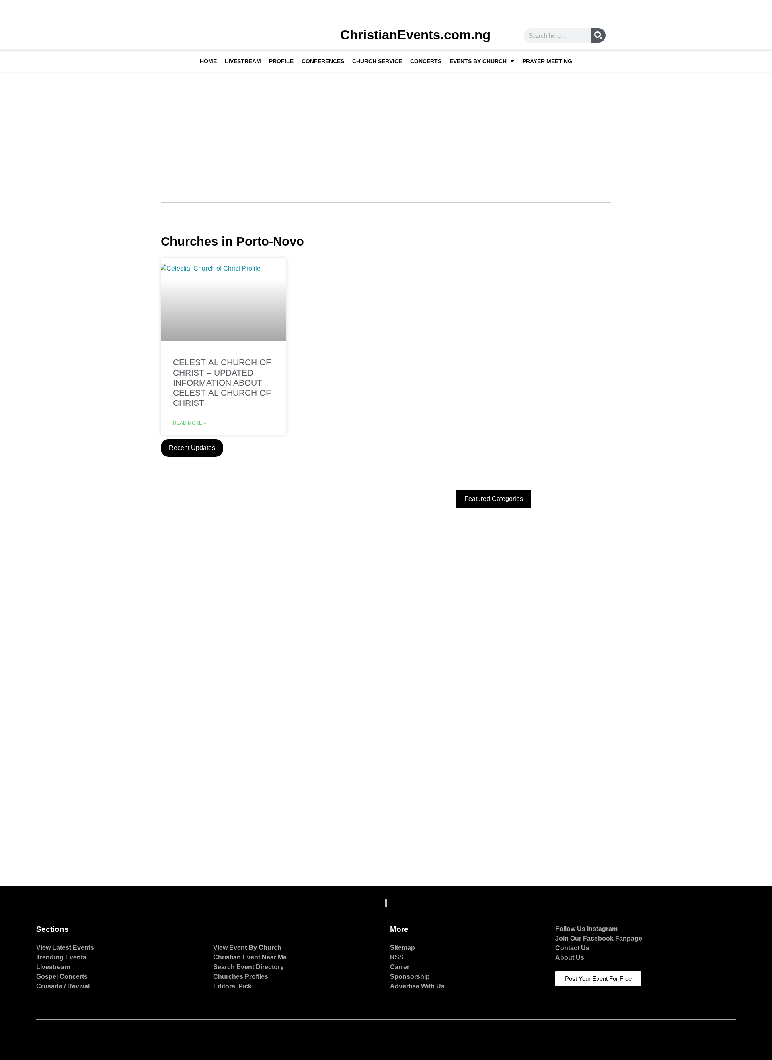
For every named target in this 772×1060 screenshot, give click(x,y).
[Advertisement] (386, 132)
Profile (281, 61)
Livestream (243, 61)
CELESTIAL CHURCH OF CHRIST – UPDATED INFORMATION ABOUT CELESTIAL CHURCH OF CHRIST (222, 382)
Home (208, 61)
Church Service (377, 61)
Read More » (189, 423)
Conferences (323, 61)
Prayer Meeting (547, 61)
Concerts (425, 61)
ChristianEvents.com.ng (415, 34)
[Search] (598, 35)
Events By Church (478, 61)
